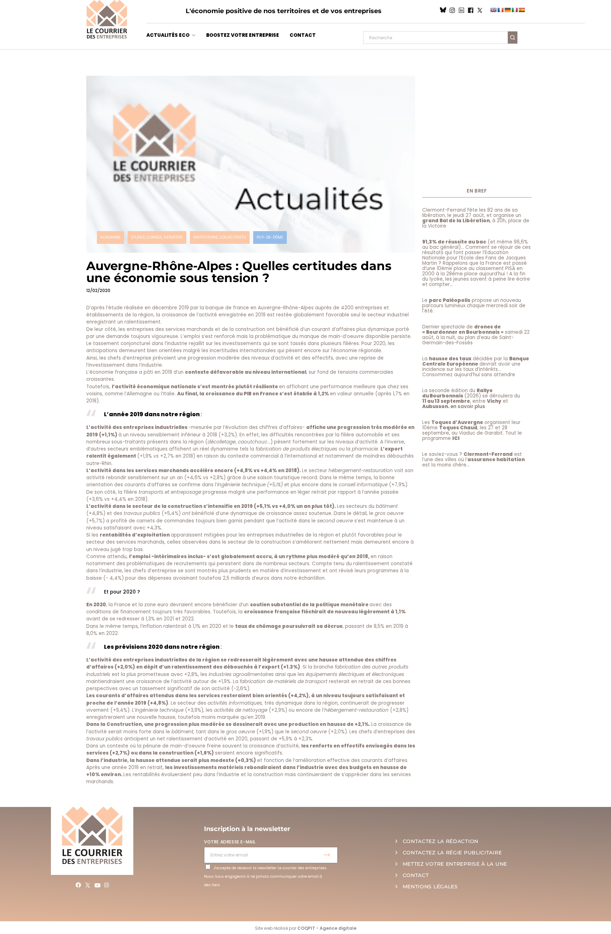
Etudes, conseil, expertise (157, 237)
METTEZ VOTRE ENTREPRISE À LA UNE (455, 864)
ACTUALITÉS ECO (168, 35)
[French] (500, 10)
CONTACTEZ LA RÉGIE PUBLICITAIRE (452, 852)
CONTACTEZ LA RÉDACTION (440, 841)
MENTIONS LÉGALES (430, 886)
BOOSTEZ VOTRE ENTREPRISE (242, 35)
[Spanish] (521, 10)
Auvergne (110, 237)
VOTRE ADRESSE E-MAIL (230, 842)
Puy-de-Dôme (270, 237)
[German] (507, 10)
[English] (493, 10)
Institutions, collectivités (219, 237)
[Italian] (514, 10)
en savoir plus (467, 406)
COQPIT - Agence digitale (326, 928)
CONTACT (303, 35)
